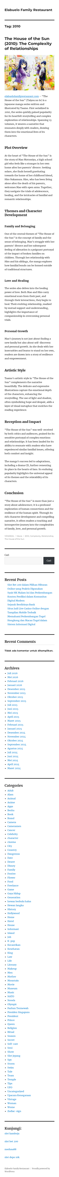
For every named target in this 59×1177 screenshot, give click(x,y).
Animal (11, 798)
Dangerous (13, 853)
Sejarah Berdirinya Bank (21, 604)
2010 (27, 536)
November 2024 (16, 736)
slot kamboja (12, 1133)
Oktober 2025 (15, 697)
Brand (10, 818)
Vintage (11, 1099)
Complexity (35, 536)
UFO (9, 1087)
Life (9, 960)
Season (11, 1036)
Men (10, 972)
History (11, 909)
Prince (11, 1020)
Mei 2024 (12, 760)
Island (10, 933)
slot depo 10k (12, 1157)
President (12, 1016)
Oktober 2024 (15, 740)
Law (9, 956)
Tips (9, 1083)
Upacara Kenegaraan (19, 1095)
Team (10, 1075)
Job (9, 937)
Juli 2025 (12, 704)
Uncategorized (15, 1091)
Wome (11, 1107)
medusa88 (10, 1149)
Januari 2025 (14, 728)
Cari (7, 555)
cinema (11, 842)
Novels (11, 1000)
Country (12, 850)
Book (10, 814)
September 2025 (16, 701)
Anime (11, 802)
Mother (11, 976)
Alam (10, 794)
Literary (11, 964)
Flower (11, 877)
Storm (11, 1063)
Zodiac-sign (14, 1111)
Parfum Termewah (17, 1008)
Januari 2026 (14, 685)
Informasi (13, 929)
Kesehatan (13, 948)
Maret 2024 (14, 768)
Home (10, 917)
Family (11, 869)
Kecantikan (13, 944)
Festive (11, 873)
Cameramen (14, 826)
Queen (11, 1024)
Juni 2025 (12, 708)
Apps (10, 806)
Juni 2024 (12, 756)
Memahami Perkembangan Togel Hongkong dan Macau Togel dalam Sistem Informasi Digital (27, 620)
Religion (12, 1028)
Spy (9, 1059)
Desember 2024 (16, 732)
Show (10, 1051)
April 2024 (13, 764)
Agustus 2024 (15, 748)
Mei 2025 (12, 712)
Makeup (12, 968)
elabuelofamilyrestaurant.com (22, 96)
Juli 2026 (12, 673)
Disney (11, 865)
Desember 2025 (16, 689)
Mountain (13, 980)
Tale (9, 1071)
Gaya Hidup (13, 893)
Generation (13, 897)
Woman (11, 1103)
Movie (19, 536)
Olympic (12, 1004)
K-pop (11, 941)
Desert (11, 861)
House (11, 925)
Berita (10, 810)
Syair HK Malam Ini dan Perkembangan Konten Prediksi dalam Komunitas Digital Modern (29, 596)
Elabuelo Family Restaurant (28, 10)
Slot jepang (13, 1055)
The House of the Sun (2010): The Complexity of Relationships (28, 43)
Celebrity (12, 834)
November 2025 (16, 693)
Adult (10, 790)
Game (10, 889)
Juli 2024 (12, 752)
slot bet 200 (11, 1141)
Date (10, 857)
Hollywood (13, 913)
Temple (11, 1079)
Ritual (10, 1032)
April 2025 (13, 716)
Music (10, 992)
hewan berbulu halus (19, 901)
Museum (12, 988)
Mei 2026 (12, 677)
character (12, 838)
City (9, 846)
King (10, 952)
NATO (10, 996)
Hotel (10, 921)
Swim (10, 1067)
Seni (9, 1047)
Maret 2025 (14, 720)
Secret (11, 1039)
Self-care (12, 1043)
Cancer (11, 830)
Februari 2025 (15, 724)
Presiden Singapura (18, 1012)
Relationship (47, 536)
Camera (11, 822)
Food (10, 881)
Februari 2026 (15, 681)
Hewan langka (15, 905)
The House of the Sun (14, 539)
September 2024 (16, 744)
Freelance (12, 885)
